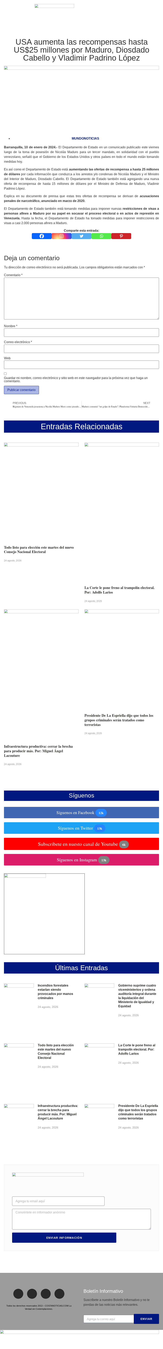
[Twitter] (81, 236)
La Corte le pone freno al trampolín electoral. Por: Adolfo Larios (119, 590)
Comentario (13, 275)
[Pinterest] (121, 236)
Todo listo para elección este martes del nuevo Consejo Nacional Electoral (39, 549)
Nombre (10, 326)
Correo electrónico (18, 342)
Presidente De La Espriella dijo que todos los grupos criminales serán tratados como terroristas (118, 720)
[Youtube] (59, 1294)
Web (7, 358)
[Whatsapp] (101, 236)
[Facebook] (42, 236)
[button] (6, 14)
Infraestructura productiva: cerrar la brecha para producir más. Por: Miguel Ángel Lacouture (38, 751)
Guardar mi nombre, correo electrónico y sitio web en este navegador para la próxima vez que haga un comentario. (76, 379)
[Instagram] (62, 236)
